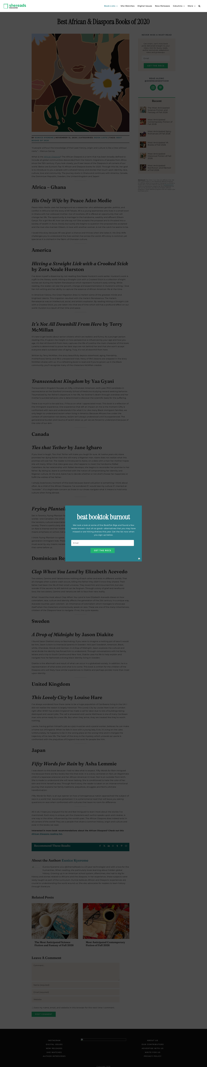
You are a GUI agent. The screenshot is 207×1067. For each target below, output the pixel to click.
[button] (199, 6)
